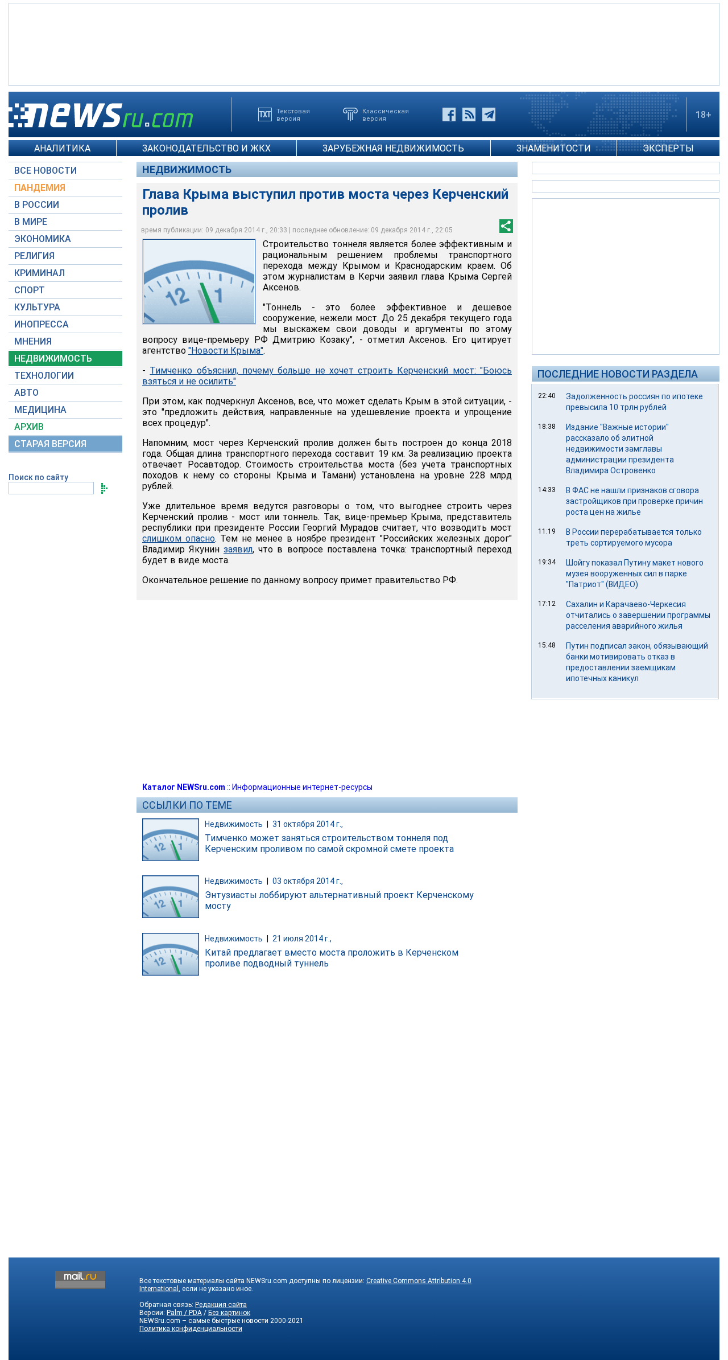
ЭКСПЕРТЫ (668, 148)
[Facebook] (449, 114)
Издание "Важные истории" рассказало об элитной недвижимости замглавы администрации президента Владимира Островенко (620, 449)
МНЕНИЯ (33, 341)
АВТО (26, 392)
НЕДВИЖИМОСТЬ (53, 358)
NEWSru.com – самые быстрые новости (203, 1321)
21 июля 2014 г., (302, 938)
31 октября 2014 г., (307, 824)
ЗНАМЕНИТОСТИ (553, 148)
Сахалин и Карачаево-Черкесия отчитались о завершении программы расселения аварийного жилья (638, 615)
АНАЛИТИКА (62, 148)
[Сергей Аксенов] (199, 282)
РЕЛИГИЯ (34, 256)
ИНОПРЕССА (41, 324)
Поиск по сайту (38, 477)
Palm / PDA (184, 1313)
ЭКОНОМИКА (42, 239)
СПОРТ (29, 290)
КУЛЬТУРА (37, 307)
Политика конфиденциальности (190, 1329)
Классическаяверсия (385, 114)
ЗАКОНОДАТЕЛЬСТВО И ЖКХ (206, 148)
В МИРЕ (30, 221)
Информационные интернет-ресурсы (302, 787)
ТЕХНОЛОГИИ (44, 375)
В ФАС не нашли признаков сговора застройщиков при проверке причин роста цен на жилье (634, 501)
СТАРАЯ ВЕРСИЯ (50, 444)
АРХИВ (29, 426)
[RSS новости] (468, 114)
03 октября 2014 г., (307, 881)
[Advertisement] (364, 43)
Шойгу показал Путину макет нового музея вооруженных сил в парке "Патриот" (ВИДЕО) (635, 573)
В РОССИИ (36, 204)
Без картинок (229, 1313)
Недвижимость (186, 169)
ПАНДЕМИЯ (39, 187)
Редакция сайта (221, 1305)
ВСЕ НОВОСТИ (45, 170)
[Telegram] (488, 114)
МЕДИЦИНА (40, 409)
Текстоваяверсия (293, 114)
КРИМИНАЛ (39, 273)
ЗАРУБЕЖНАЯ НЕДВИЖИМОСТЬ (393, 148)
